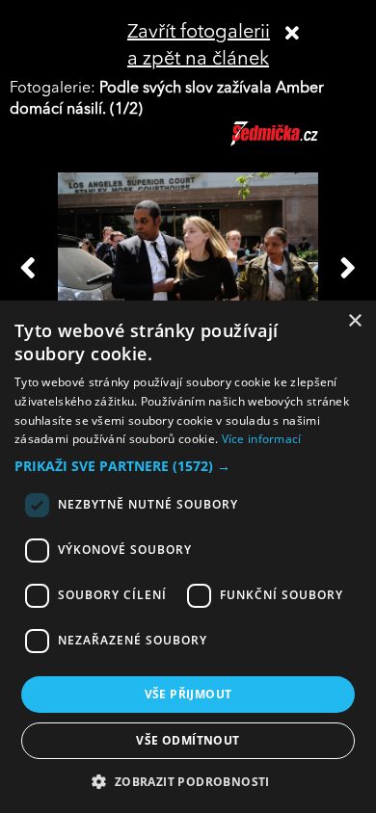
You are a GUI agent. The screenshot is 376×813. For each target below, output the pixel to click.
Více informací (262, 439)
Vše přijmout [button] (188, 694)
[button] (188, 466)
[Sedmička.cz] (298, 142)
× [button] (354, 321)
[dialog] (188, 557)
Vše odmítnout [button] (187, 740)
